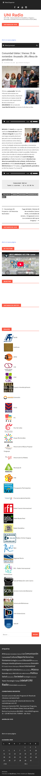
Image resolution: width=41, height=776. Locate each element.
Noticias (11, 673)
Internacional (29, 666)
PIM (14, 478)
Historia (21, 666)
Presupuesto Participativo (22, 488)
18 (4, 757)
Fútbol (14, 666)
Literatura (17, 670)
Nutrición (16, 673)
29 (25, 760)
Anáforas (16, 347)
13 (15, 754)
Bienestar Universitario (11, 654)
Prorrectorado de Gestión (21, 498)
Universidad (13, 685)
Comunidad (6, 657)
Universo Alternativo (21, 685)
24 (36, 757)
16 (30, 754)
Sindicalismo (10, 677)
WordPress (13, 773)
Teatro (4, 681)
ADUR (15, 337)
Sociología (26, 677)
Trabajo (17, 681)
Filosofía (6, 666)
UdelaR (15, 624)
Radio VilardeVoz (18, 528)
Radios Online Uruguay (23, 538)
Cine (23, 654)
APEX (15, 357)
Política (34, 673)
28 (20, 760)
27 (15, 760)
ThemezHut (31, 773)
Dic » (26, 764)
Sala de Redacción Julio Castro (23, 581)
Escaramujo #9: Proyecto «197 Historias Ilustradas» (10, 211)
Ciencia (19, 654)
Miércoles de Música (26, 670)
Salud (4, 676)
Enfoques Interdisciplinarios (11, 663)
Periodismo (27, 673)
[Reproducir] (4, 122)
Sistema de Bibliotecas (20, 603)
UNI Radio (13, 14)
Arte (3, 654)
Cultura (13, 657)
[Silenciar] (31, 122)
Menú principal (10, 45)
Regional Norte (18, 558)
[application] (20, 121)
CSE (14, 367)
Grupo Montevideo (19, 438)
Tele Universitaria (19, 613)
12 (9, 754)
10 (36, 750)
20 (15, 757)
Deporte (21, 656)
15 (25, 754)
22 (25, 757)
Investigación (7, 670)
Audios (15, 194)
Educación (27, 660)
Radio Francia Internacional (22, 508)
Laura (4, 701)
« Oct (5, 764)
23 (30, 757)
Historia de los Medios (20, 458)
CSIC (14, 377)
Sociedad (18, 676)
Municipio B (17, 468)
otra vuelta (22, 673)
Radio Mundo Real (19, 518)
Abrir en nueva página (9, 40)
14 (20, 754)
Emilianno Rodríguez (24, 62)
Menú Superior (9, 2)
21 (20, 757)
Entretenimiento (26, 663)
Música (35, 669)
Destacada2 (22, 194)
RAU (14, 548)
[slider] (35, 121)
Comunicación (31, 653)
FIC (14, 418)
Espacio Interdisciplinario (21, 387)
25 (4, 760)
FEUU (15, 408)
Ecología (13, 660)
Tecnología (10, 681)
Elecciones (35, 660)
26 (9, 760)
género (17, 666)
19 (9, 757)
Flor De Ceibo (17, 428)
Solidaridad (33, 677)
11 (4, 754)
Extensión (16, 397)
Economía (19, 660)
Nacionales (5, 673)
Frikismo (10, 666)
